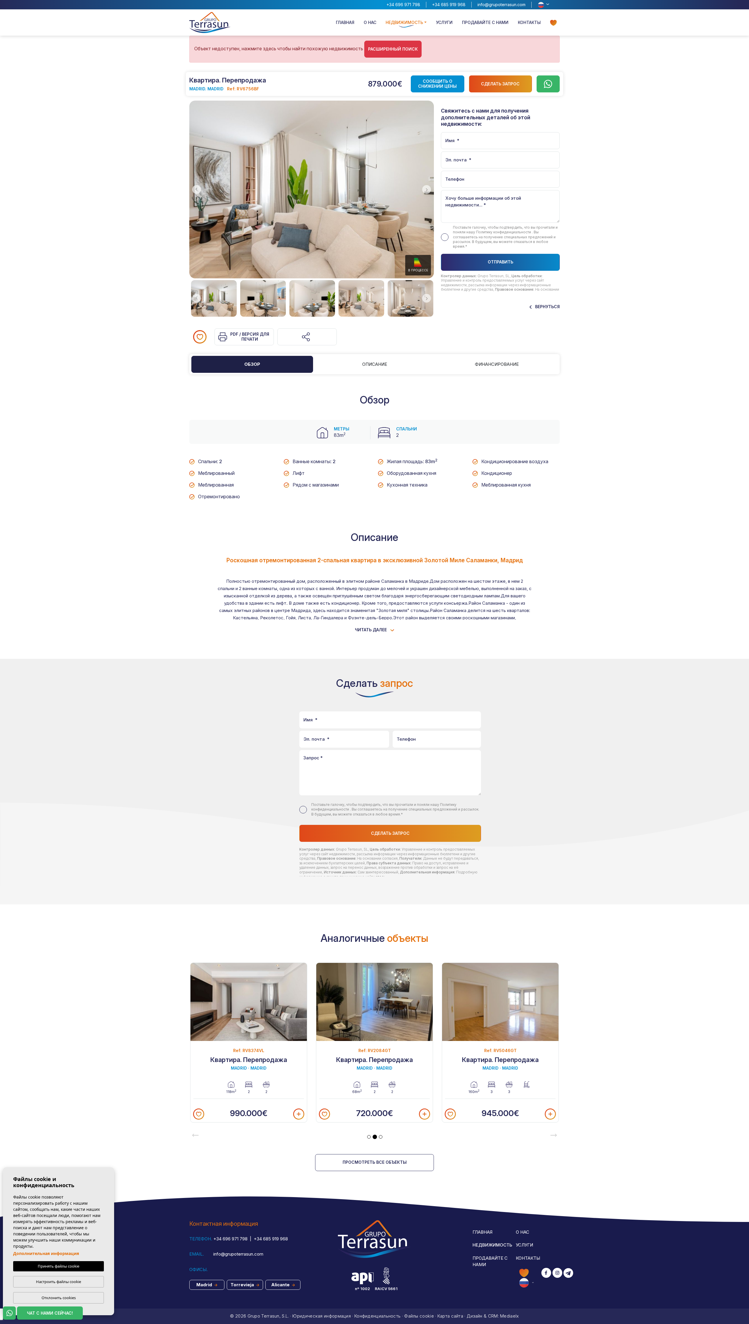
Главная (345, 22)
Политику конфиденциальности (504, 232)
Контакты (529, 22)
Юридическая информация (321, 1316)
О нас (370, 22)
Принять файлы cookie (58, 1266)
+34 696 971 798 (403, 4)
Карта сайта (450, 1316)
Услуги (444, 22)
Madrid (204, 1284)
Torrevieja (243, 1284)
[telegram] (568, 1277)
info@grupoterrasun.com (501, 4)
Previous (195, 189)
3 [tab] (380, 1137)
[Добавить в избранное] (199, 336)
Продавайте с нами (485, 22)
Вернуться (547, 306)
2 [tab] (375, 1137)
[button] (307, 336)
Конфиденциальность (377, 1316)
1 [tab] (369, 1137)
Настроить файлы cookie (58, 1281)
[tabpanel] (248, 1043)
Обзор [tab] (252, 364)
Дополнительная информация (46, 1253)
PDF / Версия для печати (249, 337)
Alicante (281, 1284)
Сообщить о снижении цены (437, 84)
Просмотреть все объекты (375, 1162)
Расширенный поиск (393, 48)
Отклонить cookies (59, 1297)
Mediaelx (509, 1316)
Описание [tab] (374, 364)
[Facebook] (546, 1277)
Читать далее (371, 629)
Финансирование (497, 364)
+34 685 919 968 (448, 4)
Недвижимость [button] (404, 22)
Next (428, 189)
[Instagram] (557, 1277)
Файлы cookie (419, 1316)
